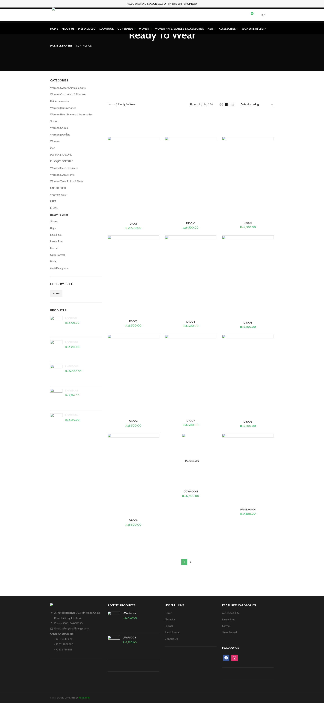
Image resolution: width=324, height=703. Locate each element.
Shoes (54, 221)
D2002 (248, 223)
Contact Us (171, 639)
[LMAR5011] (56, 325)
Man (52, 148)
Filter (56, 293)
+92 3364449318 (63, 639)
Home (111, 104)
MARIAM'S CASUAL (61, 154)
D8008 (248, 421)
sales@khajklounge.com (75, 628)
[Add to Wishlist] (156, 165)
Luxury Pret (56, 241)
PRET (53, 201)
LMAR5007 (71, 415)
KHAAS (54, 208)
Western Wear (58, 194)
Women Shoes (59, 127)
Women (55, 141)
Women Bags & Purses (63, 108)
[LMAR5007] (56, 422)
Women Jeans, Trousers (64, 168)
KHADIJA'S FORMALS (61, 161)
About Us (170, 619)
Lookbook (56, 234)
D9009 (133, 520)
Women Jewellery (60, 134)
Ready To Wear (59, 214)
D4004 (190, 321)
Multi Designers (59, 268)
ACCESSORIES (230, 613)
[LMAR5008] (56, 398)
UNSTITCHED (58, 188)
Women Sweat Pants (62, 174)
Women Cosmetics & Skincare (68, 94)
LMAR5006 (129, 613)
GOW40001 (191, 491)
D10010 (190, 223)
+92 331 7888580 (64, 644)
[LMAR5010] (56, 349)
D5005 (248, 322)
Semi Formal (57, 255)
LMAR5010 (71, 342)
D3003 (133, 321)
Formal (54, 248)
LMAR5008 (72, 390)
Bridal (53, 261)
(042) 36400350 (73, 623)
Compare (156, 219)
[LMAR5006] (114, 620)
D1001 (133, 223)
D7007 (191, 420)
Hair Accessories (59, 101)
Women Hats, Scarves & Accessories (71, 114)
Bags (53, 228)
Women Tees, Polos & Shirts (66, 181)
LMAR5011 (71, 318)
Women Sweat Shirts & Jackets (68, 88)
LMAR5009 (72, 366)
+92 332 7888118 (63, 649)
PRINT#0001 (248, 509)
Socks (53, 121)
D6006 (133, 421)
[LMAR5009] (56, 374)
